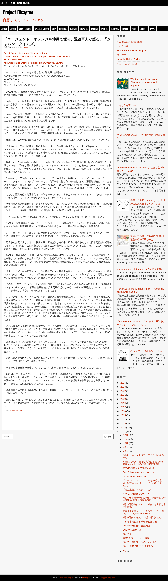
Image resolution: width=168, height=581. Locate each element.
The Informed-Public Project (131, 50)
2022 (123, 391)
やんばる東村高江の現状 (129, 41)
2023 (123, 386)
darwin (73, 28)
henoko (125, 28)
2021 (123, 395)
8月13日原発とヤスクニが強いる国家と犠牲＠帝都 (144, 505)
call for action (42, 28)
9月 (125, 447)
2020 (123, 399)
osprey (143, 28)
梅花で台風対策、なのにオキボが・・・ (143, 542)
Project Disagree (18, 12)
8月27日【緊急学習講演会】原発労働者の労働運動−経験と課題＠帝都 (144, 498)
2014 (123, 419)
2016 (123, 411)
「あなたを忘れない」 (128, 105)
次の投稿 (7, 436)
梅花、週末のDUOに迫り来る (138, 546)
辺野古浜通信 (124, 46)
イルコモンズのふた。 (128, 63)
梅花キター (128, 534)
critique (63, 28)
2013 (123, 423)
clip (54, 28)
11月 (125, 439)
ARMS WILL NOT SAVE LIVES (146, 351)
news (134, 28)
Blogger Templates (107, 578)
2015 (123, 415)
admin (13, 28)
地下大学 (121, 55)
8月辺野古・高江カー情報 (136, 538)
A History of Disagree (20, 2)
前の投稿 (108, 436)
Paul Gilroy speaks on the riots (138, 472)
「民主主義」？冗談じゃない (137, 489)
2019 (123, 403)
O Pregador (86, 578)
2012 (123, 427)
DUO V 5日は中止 (132, 529)
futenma (115, 28)
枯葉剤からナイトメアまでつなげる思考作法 (143, 456)
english (94, 28)
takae (152, 28)
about (4, 28)
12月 (125, 435)
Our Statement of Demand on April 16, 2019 (139, 269)
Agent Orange (25, 28)
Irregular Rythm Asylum (129, 59)
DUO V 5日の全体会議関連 (136, 525)
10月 (125, 443)
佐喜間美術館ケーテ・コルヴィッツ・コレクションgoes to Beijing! (143, 512)
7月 (125, 551)
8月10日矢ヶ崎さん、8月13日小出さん (143, 517)
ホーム (4, 2)
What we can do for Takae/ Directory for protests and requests (144, 82)
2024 (123, 382)
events (104, 28)
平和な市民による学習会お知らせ (140, 521)
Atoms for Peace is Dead (135, 476)
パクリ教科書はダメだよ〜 (136, 493)
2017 (123, 407)
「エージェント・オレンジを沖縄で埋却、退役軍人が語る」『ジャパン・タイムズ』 (57, 41)
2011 (122, 431)
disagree (84, 28)
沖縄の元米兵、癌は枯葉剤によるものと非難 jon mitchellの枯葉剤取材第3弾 (143, 462)
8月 (125, 451)
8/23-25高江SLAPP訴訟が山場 (138, 468)
